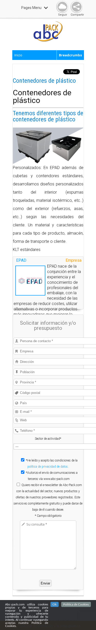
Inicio (18, 55)
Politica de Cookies (76, 604)
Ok (54, 604)
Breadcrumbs (70, 55)
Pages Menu (31, 8)
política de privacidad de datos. (48, 466)
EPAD (21, 260)
